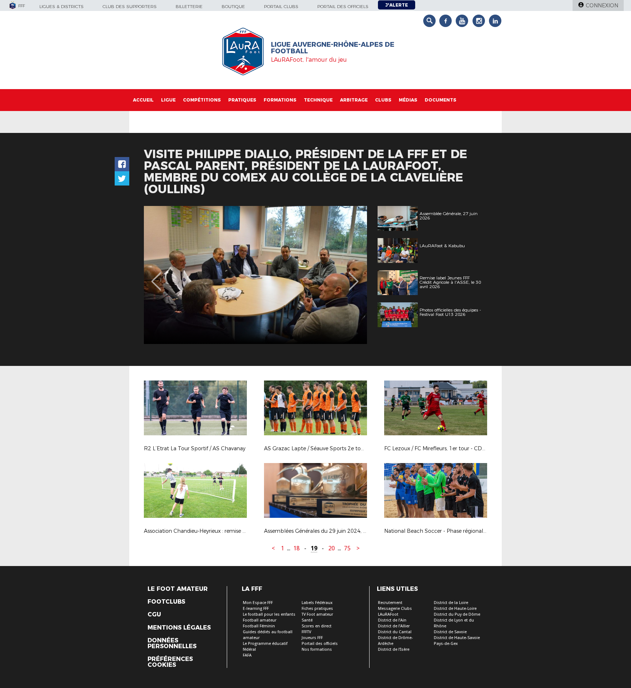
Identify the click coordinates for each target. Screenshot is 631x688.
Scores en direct (317, 626)
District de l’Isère (393, 649)
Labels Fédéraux (317, 602)
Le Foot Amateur (178, 589)
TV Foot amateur (317, 614)
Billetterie (189, 6)
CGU (154, 615)
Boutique (233, 6)
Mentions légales (179, 628)
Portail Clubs (281, 6)
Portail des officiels (342, 6)
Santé (307, 620)
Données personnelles (172, 643)
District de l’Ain (392, 620)
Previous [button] (156, 276)
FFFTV (306, 632)
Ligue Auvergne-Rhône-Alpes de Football (332, 48)
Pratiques (242, 100)
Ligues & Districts (61, 6)
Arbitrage (354, 100)
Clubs (383, 100)
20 (331, 548)
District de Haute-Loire (455, 608)
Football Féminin (259, 626)
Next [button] (353, 276)
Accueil (143, 100)
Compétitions (202, 100)
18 (296, 548)
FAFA (247, 655)
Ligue (168, 100)
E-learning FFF (256, 608)
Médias (408, 100)
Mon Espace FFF (258, 602)
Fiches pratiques (317, 608)
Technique (318, 100)
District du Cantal (395, 632)
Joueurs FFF (312, 637)
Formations (280, 100)
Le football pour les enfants (269, 614)
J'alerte (396, 5)
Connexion (602, 5)
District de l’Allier (394, 626)
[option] (255, 275)
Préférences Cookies (170, 662)
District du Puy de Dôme (457, 614)
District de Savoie (450, 632)
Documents (440, 100)
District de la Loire (451, 602)
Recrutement (390, 602)
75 (347, 548)
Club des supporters (130, 6)
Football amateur (259, 620)
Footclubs (166, 602)
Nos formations (317, 649)
